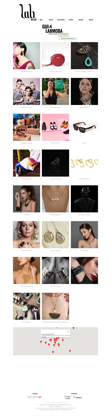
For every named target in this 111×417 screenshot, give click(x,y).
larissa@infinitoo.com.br (65, 409)
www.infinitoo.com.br (53, 409)
